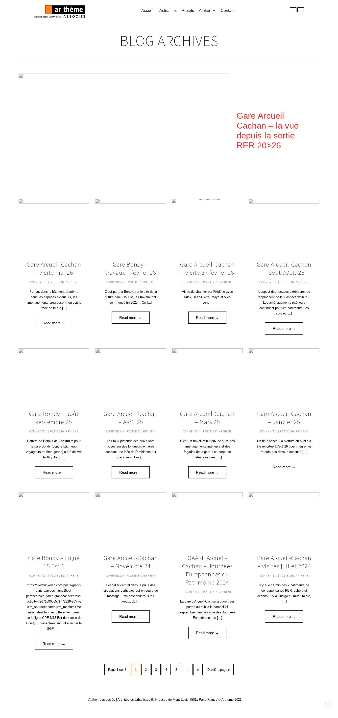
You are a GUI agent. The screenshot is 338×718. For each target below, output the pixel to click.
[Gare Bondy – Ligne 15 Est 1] (54, 519)
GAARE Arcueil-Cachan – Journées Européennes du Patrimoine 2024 (207, 570)
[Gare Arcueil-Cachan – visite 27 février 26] (207, 226)
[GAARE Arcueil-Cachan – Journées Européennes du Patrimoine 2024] (207, 519)
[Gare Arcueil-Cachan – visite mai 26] (54, 226)
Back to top (327, 704)
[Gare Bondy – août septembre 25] (54, 375)
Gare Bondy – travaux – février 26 (130, 268)
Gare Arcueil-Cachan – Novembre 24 (130, 562)
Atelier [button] (204, 10)
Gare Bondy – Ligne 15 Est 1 (54, 562)
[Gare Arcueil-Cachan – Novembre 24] (130, 519)
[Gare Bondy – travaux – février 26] (130, 226)
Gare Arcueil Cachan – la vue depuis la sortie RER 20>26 (268, 130)
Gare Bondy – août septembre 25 (54, 418)
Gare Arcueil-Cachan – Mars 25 (207, 418)
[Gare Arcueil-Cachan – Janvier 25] (284, 375)
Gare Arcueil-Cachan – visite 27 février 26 (207, 268)
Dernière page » (218, 670)
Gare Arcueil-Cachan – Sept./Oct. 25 (284, 268)
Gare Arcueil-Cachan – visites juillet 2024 (284, 562)
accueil (147, 10)
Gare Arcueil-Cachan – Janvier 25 (284, 418)
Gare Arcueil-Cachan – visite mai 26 (54, 268)
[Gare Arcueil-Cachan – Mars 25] (207, 375)
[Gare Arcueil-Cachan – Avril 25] (130, 375)
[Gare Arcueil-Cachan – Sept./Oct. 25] (284, 226)
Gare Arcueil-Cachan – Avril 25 (130, 418)
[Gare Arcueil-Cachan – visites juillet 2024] (284, 519)
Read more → (54, 323)
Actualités (168, 10)
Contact (227, 10)
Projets (188, 10)
